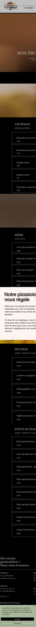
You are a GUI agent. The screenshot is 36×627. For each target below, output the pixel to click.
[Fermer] (33, 607)
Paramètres (17, 623)
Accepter (17, 619)
